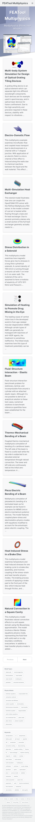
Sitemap (8, 802)
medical (21, 756)
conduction (13, 742)
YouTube (5, 798)
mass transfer (9, 679)
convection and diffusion (12, 700)
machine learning (24, 752)
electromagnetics (18, 672)
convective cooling (10, 745)
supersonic (8, 783)
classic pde (8, 672)
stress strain (9, 724)
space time (20, 779)
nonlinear (16, 766)
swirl (15, 783)
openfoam (8, 769)
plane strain (21, 717)
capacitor (25, 739)
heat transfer (19, 675)
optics (15, 769)
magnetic (8, 756)
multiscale (8, 766)
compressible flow (23, 693)
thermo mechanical (24, 783)
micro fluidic (9, 759)
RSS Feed (29, 798)
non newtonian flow (11, 717)
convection (21, 742)
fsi (6, 752)
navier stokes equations (12, 714)
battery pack (9, 739)
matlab (15, 756)
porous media (14, 773)
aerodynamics (9, 735)
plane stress (9, 721)
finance (27, 749)
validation (16, 790)
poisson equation (19, 721)
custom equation (10, 704)
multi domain (18, 759)
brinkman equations (11, 693)
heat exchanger (14, 752)
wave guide (25, 790)
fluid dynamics (9, 675)
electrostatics (20, 704)
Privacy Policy (15, 802)
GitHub (16, 798)
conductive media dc (11, 697)
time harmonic (9, 786)
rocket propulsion (10, 779)
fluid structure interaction (12, 707)
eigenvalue (8, 749)
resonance (8, 776)
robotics (16, 776)
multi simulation (10, 762)
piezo (7, 773)
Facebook (22, 798)
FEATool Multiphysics (15, 3)
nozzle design (24, 766)
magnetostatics (22, 710)
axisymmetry (22, 735)
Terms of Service (25, 802)
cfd (6, 742)
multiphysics (18, 679)
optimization (22, 769)
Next (24, 659)
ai (15, 735)
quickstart (8, 682)
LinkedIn (11, 798)
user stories (9, 790)
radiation (23, 773)
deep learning (21, 745)
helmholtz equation (10, 710)
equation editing (18, 749)
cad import (17, 739)
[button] (32, 3)
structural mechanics (18, 682)
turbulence (18, 786)
